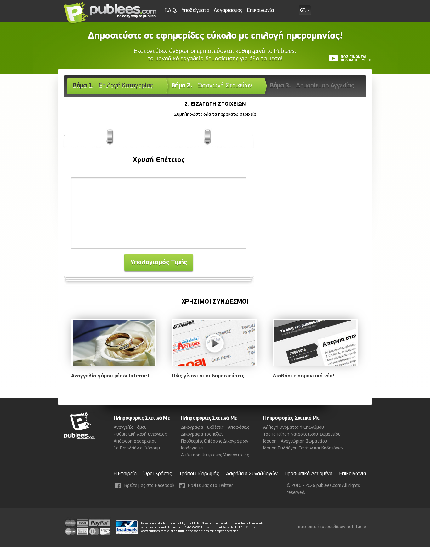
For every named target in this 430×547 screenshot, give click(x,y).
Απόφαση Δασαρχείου (135, 441)
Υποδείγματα (195, 10)
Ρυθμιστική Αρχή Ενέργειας (140, 434)
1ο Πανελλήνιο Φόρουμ (137, 448)
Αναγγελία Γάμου (130, 427)
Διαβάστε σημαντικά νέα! (303, 376)
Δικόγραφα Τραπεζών (202, 434)
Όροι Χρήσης (158, 474)
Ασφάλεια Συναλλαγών (252, 474)
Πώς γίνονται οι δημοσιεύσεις (208, 376)
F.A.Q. (171, 10)
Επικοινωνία (260, 10)
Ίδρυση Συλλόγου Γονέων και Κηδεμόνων (303, 448)
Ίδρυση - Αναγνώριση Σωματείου (295, 441)
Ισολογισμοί (192, 448)
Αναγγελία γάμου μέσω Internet (110, 376)
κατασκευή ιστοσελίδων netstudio (332, 527)
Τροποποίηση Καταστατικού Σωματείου (301, 434)
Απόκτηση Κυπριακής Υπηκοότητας (215, 455)
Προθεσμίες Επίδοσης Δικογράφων (214, 441)
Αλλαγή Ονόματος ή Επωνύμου (293, 427)
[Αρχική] (110, 13)
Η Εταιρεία (125, 474)
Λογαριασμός (228, 10)
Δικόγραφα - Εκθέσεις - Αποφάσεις (215, 427)
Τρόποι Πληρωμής (199, 474)
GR (303, 10)
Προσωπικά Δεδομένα (308, 474)
